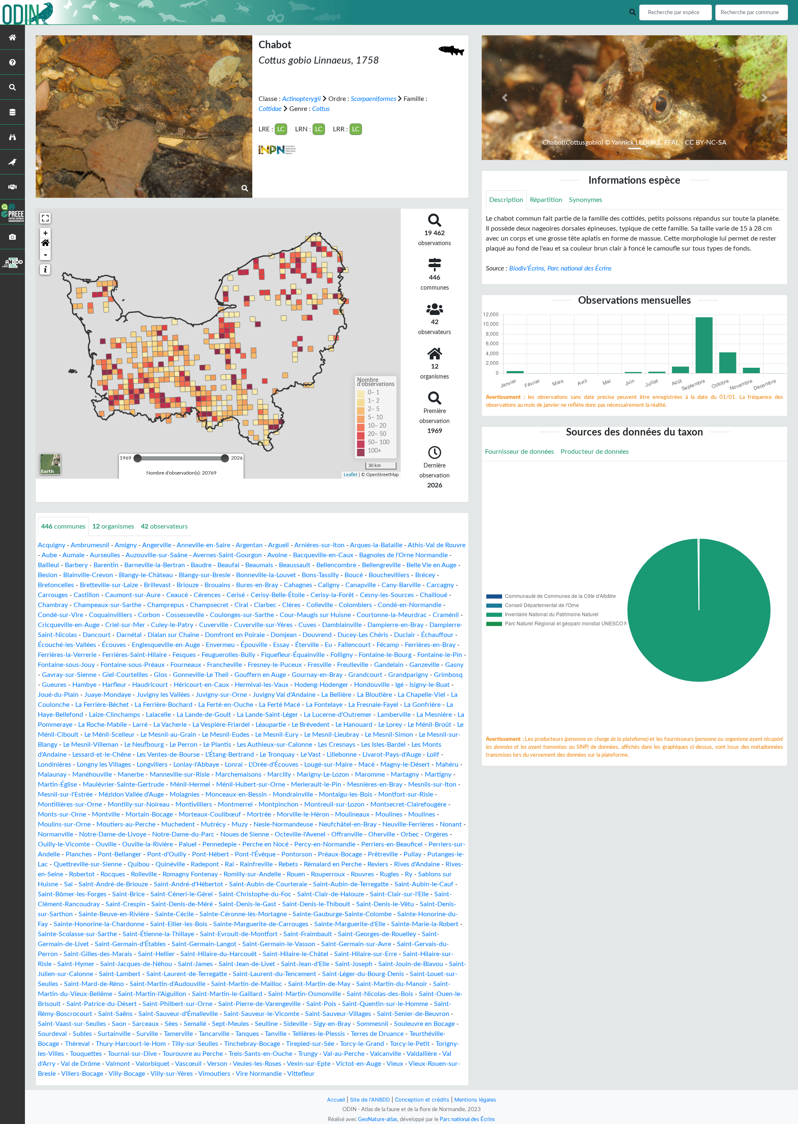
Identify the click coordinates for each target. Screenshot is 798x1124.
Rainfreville (256, 864)
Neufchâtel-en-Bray (348, 824)
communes (63, 526)
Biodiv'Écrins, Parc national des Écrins (560, 268)
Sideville (295, 1024)
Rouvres (362, 874)
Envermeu (220, 645)
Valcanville (385, 1053)
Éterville (307, 645)
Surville (147, 1034)
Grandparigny (408, 674)
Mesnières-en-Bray (374, 784)
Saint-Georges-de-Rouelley (377, 934)
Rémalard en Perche (333, 864)
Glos (160, 674)
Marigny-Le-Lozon (323, 774)
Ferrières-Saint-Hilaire (134, 655)
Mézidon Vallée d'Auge (131, 794)
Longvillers (152, 764)
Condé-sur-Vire (60, 615)
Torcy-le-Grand (362, 1043)
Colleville (319, 605)
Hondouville (371, 684)
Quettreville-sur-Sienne (88, 864)
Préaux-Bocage (340, 854)
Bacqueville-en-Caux (323, 555)
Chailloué (433, 595)
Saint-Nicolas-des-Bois (380, 994)
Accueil (336, 1100)
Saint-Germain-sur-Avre (356, 944)
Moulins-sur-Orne (64, 824)
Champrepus (165, 605)
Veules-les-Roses (257, 1063)
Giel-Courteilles (125, 674)
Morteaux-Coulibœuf (210, 814)
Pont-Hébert (210, 854)
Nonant (451, 824)
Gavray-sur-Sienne (69, 674)
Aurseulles (105, 555)
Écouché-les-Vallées (67, 645)
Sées (171, 1024)
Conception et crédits (422, 1100)
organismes (113, 526)
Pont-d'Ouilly (166, 854)
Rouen (296, 874)
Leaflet (350, 474)
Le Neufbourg (144, 744)
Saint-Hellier (156, 954)
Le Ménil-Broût (429, 724)
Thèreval (77, 1043)
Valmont (118, 1063)
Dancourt (97, 635)
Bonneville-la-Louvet (266, 575)
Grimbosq (448, 674)
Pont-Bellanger (119, 854)
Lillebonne (342, 754)
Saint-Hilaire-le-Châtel (295, 954)
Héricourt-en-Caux (201, 684)
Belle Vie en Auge (431, 565)
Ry (408, 874)
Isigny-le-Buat (429, 684)
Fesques (184, 655)
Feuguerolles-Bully (228, 655)
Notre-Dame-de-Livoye (112, 834)
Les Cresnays (336, 744)
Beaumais (259, 565)
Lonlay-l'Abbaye (196, 764)
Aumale (73, 555)
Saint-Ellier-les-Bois (178, 924)
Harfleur (114, 684)
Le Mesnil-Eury (276, 734)
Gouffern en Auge (260, 674)
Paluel (188, 844)
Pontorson (296, 854)
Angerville (156, 545)
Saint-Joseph (353, 964)
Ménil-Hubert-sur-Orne (250, 784)
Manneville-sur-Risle (179, 774)
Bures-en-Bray (257, 585)
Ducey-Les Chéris (362, 635)
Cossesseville (185, 615)
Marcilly (279, 774)
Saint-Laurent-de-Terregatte (186, 974)
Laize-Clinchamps (114, 714)
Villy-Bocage (126, 1073)
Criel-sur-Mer (125, 625)
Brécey (425, 575)
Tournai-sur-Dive (132, 1053)
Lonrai (234, 764)
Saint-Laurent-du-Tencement (274, 974)
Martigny (438, 774)
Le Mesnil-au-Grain (168, 734)
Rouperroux (328, 874)
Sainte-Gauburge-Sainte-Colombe (342, 914)
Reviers (377, 864)
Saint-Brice (128, 894)
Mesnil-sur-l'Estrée (65, 794)
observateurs (164, 526)
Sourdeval (52, 1034)
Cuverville (213, 625)
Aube (49, 555)
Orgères (436, 834)
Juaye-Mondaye (107, 694)
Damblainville (342, 625)
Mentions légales (475, 1100)
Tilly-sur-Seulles (195, 1043)
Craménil (446, 615)
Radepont (205, 864)
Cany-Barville (401, 585)
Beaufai (228, 565)
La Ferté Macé (279, 704)
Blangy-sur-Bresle (204, 575)
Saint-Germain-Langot (204, 944)
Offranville (346, 834)
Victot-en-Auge (358, 1063)
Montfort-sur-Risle (405, 794)
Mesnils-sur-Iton (432, 784)
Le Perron (183, 744)
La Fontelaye (324, 704)
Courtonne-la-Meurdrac (392, 615)
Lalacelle (158, 714)
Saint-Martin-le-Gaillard (227, 994)
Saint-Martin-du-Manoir (391, 984)
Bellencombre (336, 565)
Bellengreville (381, 565)
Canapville (360, 585)
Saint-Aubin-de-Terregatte (351, 884)
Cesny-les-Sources (387, 595)
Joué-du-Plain (58, 694)
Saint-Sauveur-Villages (338, 1014)
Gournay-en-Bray (317, 674)
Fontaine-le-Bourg (385, 655)
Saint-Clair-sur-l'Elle (399, 894)
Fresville (319, 665)
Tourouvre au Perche (193, 1053)
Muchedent (178, 824)
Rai (229, 864)
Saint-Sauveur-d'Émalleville (178, 1014)
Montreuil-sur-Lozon (334, 804)
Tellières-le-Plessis (318, 1034)
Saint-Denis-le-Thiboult (316, 904)
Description (506, 200)
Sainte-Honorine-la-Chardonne (99, 924)
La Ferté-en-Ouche (225, 704)
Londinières (54, 764)
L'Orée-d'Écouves (273, 764)
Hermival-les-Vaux (261, 684)
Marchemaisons (238, 774)
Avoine (277, 555)
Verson (217, 1063)
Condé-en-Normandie (409, 605)
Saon (119, 1024)
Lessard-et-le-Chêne (101, 754)
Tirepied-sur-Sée (310, 1043)
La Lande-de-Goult (204, 714)
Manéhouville (92, 774)
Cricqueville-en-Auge (68, 625)
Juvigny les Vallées (163, 694)
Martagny (405, 774)
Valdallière (421, 1053)
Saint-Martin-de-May (319, 984)
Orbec (410, 834)
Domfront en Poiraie (235, 635)
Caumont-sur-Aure (132, 595)
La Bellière (336, 694)
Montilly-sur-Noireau (139, 804)
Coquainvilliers (110, 615)
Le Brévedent (311, 724)
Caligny (329, 585)
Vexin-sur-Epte (308, 1063)
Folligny (341, 655)
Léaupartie (271, 724)
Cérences (207, 595)
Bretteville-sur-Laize (109, 585)
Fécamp (388, 645)
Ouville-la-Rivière (147, 844)
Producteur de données (595, 451)
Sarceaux (145, 1024)
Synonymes (585, 200)
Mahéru (447, 764)
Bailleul (48, 565)
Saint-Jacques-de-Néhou (136, 964)
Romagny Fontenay (190, 874)
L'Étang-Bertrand (229, 754)
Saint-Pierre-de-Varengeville (259, 1004)
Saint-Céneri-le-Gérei (181, 894)
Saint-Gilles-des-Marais (98, 954)
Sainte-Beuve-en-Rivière (114, 914)
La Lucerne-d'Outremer (338, 714)
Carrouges (53, 595)
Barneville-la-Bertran (154, 565)
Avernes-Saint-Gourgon (227, 555)
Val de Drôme (80, 1063)
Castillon (86, 595)
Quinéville (170, 864)
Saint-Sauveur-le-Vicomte (261, 1014)
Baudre (201, 565)
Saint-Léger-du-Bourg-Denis (363, 974)
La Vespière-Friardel (221, 724)
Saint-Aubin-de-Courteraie (268, 884)
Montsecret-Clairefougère (408, 804)
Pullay (412, 854)
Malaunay (52, 774)
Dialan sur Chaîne (173, 635)
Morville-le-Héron (303, 814)
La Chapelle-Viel (421, 694)
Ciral (241, 605)
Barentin (106, 565)
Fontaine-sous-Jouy (66, 665)
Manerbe (131, 774)
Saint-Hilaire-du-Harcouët (218, 954)
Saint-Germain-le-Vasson (278, 944)
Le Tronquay (277, 754)
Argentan (249, 545)
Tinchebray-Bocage (252, 1043)
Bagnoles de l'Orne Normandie (403, 555)
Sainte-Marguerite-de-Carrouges (260, 924)
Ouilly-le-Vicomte (64, 844)
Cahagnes (298, 585)
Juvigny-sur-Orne (221, 694)
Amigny (126, 545)
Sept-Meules (230, 1024)
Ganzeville (424, 665)
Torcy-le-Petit (410, 1043)
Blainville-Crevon (88, 575)
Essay (281, 645)
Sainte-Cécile (174, 914)
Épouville (254, 645)
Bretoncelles (56, 585)
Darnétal (129, 635)
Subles (82, 1034)
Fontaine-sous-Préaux (133, 665)
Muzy (240, 824)
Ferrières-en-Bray (430, 645)
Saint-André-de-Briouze (113, 884)
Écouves (114, 645)
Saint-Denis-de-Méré (182, 904)
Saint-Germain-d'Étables (130, 944)
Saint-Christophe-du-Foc (255, 894)
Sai (68, 884)
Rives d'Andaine (417, 864)
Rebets (288, 864)
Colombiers (355, 605)
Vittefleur (301, 1073)
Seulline (266, 1024)
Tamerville (178, 1034)
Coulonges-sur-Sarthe (242, 615)
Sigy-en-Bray (332, 1024)
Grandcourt (365, 674)
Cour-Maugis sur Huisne (315, 615)
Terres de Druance (377, 1034)
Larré (140, 724)
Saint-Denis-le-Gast (247, 904)
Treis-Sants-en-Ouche (260, 1053)
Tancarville (214, 1034)
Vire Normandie (259, 1073)
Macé (366, 764)
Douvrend (317, 635)
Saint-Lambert (119, 974)
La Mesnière (434, 714)
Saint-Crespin (125, 904)
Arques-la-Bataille (376, 545)
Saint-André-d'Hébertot (188, 884)
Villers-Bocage (82, 1073)
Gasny (454, 665)
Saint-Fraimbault (307, 934)
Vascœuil (188, 1063)
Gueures (54, 684)
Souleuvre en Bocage (424, 1024)
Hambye (84, 684)
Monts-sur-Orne (62, 814)
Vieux (395, 1063)
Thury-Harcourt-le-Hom (131, 1043)
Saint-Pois (321, 1004)
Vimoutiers (214, 1073)
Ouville (106, 844)
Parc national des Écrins (467, 1119)
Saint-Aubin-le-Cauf (423, 884)
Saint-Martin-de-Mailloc (246, 984)
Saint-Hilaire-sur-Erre (365, 954)
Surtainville (114, 1034)
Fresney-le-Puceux (275, 665)
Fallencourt (354, 645)
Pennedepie (219, 844)
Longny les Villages (104, 764)
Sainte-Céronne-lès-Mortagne (243, 914)
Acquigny (51, 545)
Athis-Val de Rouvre (437, 545)
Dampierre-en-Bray (395, 625)
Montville (106, 814)
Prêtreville (383, 854)
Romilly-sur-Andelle (252, 874)
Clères (291, 605)
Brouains (217, 585)
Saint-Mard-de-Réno (94, 984)
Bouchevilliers (389, 575)
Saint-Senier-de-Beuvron (413, 1014)
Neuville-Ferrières (408, 824)
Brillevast (157, 585)
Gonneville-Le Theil (201, 674)
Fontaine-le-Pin (439, 655)
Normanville (55, 834)
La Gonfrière (422, 704)
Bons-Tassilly (320, 575)
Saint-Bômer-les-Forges (72, 894)
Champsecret (209, 605)
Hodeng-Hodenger (321, 684)
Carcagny (440, 585)
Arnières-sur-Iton (319, 545)
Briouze (188, 585)
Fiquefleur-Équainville (293, 655)
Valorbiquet (152, 1063)
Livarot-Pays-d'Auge (391, 754)
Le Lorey (390, 724)
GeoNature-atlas (377, 1119)
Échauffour (437, 635)
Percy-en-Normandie (324, 844)
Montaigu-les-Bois (345, 794)
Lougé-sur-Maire (328, 764)
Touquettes (86, 1053)
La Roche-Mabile (102, 724)
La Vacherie (170, 724)
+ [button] (45, 233)
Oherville (381, 834)
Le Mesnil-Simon (389, 734)
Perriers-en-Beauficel (392, 844)
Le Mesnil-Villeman (90, 744)
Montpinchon (278, 804)
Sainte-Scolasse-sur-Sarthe (77, 934)
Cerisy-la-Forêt (332, 595)
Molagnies (185, 794)
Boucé (354, 575)
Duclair (404, 635)
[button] (45, 244)
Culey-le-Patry (172, 625)
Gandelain (389, 665)
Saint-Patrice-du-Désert (101, 1004)
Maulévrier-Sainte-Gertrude (123, 784)
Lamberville (394, 714)
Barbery (76, 565)
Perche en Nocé (265, 844)
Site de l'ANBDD (370, 1100)
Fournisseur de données (519, 451)
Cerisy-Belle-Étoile (278, 595)
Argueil (278, 545)
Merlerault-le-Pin (316, 784)
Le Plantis (217, 744)
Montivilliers (193, 804)
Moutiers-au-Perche (125, 824)
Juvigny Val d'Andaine (284, 694)
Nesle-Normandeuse (283, 824)
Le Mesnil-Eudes (225, 734)
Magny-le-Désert (405, 764)
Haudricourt (150, 684)
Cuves (307, 625)
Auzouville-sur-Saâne (156, 555)
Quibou (139, 864)
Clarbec (265, 605)
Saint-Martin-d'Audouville (167, 984)
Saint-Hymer (75, 964)
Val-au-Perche (344, 1053)
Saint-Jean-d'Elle (305, 964)
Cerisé (236, 595)
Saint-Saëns (115, 1014)
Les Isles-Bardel (383, 744)
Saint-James (195, 964)
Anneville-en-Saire (203, 545)
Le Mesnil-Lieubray (331, 734)
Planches (79, 854)
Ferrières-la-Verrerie (67, 655)
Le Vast (310, 754)
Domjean (284, 635)
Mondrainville (293, 794)
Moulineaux (352, 814)
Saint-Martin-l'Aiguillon (152, 994)
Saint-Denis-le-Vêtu (385, 904)
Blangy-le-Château (146, 575)
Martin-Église (57, 784)
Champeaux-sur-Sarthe (107, 605)
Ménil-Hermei (190, 784)
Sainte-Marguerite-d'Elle (349, 924)
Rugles (389, 874)
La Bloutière (374, 694)
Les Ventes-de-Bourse (168, 754)
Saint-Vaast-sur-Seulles (72, 1024)
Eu (328, 645)
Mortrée (259, 814)
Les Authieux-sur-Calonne (274, 744)
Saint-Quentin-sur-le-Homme (385, 1004)
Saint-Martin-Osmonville (304, 994)
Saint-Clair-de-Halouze (330, 894)
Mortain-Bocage (149, 814)
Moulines (388, 814)
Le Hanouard (353, 724)
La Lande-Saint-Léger (267, 714)
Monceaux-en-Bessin (236, 794)
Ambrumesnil (90, 545)
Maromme (370, 774)
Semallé (195, 1024)
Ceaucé (177, 595)
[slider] (137, 458)
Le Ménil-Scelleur (109, 734)
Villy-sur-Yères (171, 1073)
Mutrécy (213, 824)
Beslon (47, 575)
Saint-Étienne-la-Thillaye (158, 934)
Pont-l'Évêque (255, 854)
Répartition (546, 200)
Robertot (82, 874)
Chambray (53, 605)
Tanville (275, 1034)
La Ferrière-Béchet (102, 704)
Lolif (433, 754)
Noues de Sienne (244, 834)
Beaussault (294, 565)
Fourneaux (185, 665)
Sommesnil (372, 1024)
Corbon (149, 615)
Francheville (224, 665)
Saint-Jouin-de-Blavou (410, 964)
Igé (399, 684)
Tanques (247, 1034)
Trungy (308, 1053)
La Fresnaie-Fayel (373, 704)
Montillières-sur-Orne (70, 804)
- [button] (45, 254)
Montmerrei (235, 804)
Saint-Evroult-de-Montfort (239, 934)
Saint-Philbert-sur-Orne (177, 1004)
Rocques (113, 874)
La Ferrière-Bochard (163, 704)
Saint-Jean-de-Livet (247, 964)
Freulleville (352, 665)
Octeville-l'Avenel (300, 834)
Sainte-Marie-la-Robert (424, 924)
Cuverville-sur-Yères (263, 625)
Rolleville (144, 874)
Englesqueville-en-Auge (166, 645)
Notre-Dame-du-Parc (183, 834)
